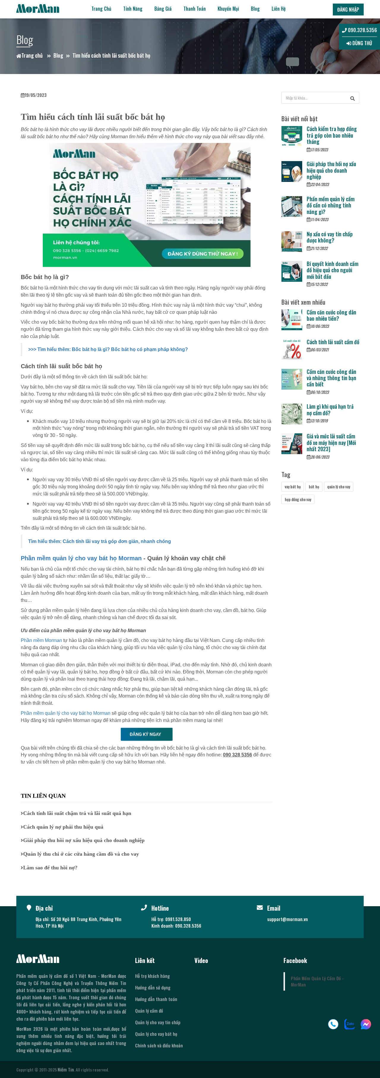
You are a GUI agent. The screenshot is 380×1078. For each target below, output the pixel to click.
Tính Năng (132, 8)
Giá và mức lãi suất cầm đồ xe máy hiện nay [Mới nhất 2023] (331, 442)
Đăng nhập (348, 9)
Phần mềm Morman (41, 640)
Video (201, 960)
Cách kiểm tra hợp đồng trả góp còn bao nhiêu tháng (332, 135)
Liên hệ (279, 8)
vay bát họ (293, 487)
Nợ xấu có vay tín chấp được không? (330, 237)
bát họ (314, 487)
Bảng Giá (163, 8)
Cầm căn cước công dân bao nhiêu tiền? (331, 315)
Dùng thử (361, 43)
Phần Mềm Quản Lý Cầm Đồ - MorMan (317, 981)
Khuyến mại (228, 8)
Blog (255, 8)
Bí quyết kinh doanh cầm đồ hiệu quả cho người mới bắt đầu (332, 270)
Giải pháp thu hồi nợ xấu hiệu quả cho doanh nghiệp (331, 170)
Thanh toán (194, 8)
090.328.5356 (362, 30)
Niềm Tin (66, 1069)
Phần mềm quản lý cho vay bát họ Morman (81, 558)
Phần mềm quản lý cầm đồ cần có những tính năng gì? (330, 205)
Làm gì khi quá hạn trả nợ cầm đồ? (330, 409)
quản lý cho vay (338, 487)
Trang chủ (101, 8)
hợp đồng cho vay (298, 499)
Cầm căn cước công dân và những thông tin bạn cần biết (331, 378)
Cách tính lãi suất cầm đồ (333, 342)
